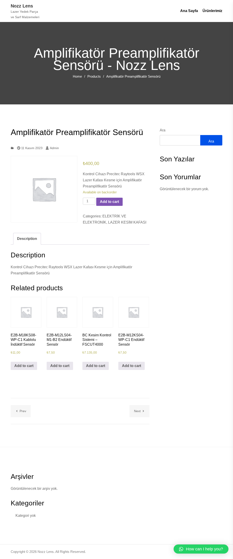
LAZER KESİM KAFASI (127, 222)
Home (77, 76)
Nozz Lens (22, 6)
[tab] (27, 239)
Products (94, 76)
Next (137, 411)
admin (54, 148)
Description (27, 239)
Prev (23, 411)
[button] (201, 549)
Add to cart (109, 202)
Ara (162, 130)
